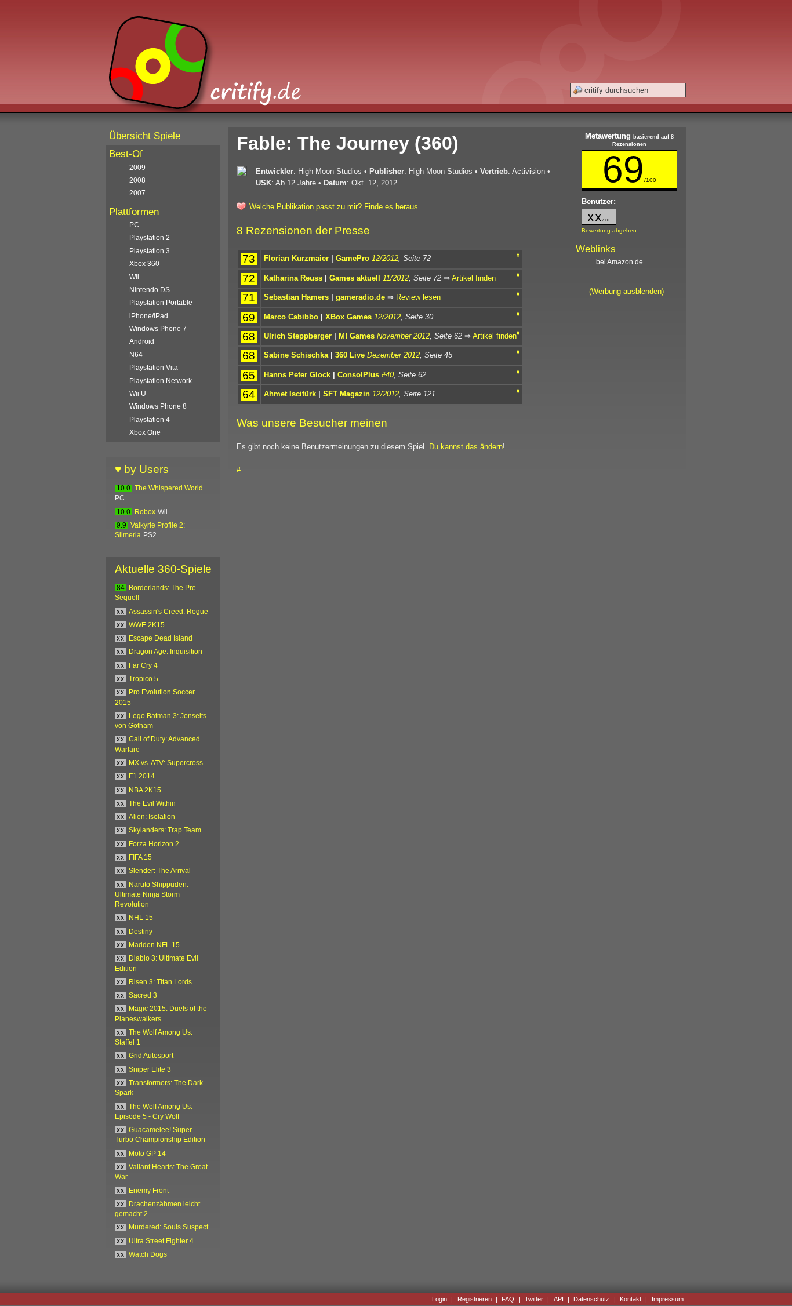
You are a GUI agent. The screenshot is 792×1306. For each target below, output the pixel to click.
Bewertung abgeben (609, 230)
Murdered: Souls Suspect (168, 1227)
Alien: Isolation (152, 816)
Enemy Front (149, 1190)
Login (439, 1299)
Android (141, 341)
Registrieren (474, 1299)
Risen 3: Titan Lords (160, 981)
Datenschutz (591, 1299)
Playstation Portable (160, 303)
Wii (134, 277)
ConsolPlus (358, 374)
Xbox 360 (144, 264)
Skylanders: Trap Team (165, 830)
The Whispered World (169, 488)
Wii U (137, 394)
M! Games (357, 336)
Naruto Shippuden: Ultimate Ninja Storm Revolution (151, 894)
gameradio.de (360, 297)
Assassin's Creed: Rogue (168, 611)
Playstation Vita (153, 367)
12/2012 (385, 258)
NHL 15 (141, 917)
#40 (388, 374)
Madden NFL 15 (154, 944)
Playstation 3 (149, 251)
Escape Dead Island (160, 638)
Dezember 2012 (393, 355)
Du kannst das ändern (466, 446)
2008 (137, 180)
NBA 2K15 (145, 790)
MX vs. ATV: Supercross (166, 762)
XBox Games (348, 316)
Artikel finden (474, 278)
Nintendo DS (149, 290)
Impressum (668, 1299)
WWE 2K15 (147, 624)
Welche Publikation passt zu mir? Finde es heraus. (334, 206)
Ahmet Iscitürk (290, 394)
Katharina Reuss (293, 278)
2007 (137, 193)
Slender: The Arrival (160, 870)
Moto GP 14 (147, 1153)
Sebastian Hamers (296, 297)
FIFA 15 (140, 857)
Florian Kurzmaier (296, 258)
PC (134, 225)
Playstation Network (160, 381)
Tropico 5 (143, 678)
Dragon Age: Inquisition (165, 651)
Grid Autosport (151, 1055)
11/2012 (396, 278)
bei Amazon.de (620, 262)
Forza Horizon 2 (154, 844)
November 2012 (403, 336)
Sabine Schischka (296, 355)
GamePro (352, 258)
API (559, 1299)
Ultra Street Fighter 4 (161, 1241)
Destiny (140, 931)
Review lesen (418, 297)
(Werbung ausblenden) (626, 291)
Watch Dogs (148, 1254)
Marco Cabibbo (291, 316)
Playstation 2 (149, 238)
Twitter (534, 1299)
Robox (145, 511)
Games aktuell (354, 278)
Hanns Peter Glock (297, 374)
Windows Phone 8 (158, 406)
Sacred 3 (143, 995)
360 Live (350, 355)
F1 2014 (142, 776)
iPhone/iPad (148, 316)
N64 (136, 355)
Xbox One (145, 432)
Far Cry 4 (143, 665)
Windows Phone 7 (158, 329)
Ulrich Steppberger (298, 336)
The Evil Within (152, 803)
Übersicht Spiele (144, 135)
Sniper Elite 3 (150, 1069)
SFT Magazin (346, 394)
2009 (137, 167)
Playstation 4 (149, 420)
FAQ (508, 1299)
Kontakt (630, 1299)
